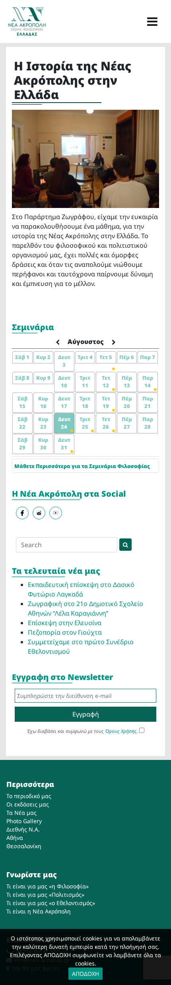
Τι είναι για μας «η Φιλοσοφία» (47, 886)
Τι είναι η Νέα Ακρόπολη (38, 911)
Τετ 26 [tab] (106, 423)
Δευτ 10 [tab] (64, 381)
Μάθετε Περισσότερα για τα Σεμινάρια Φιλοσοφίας (82, 466)
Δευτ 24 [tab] (64, 423)
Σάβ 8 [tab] (22, 377)
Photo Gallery (24, 821)
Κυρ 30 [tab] (43, 443)
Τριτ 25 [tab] (85, 423)
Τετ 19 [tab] (106, 402)
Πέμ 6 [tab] (126, 357)
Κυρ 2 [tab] (43, 357)
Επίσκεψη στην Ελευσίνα (64, 622)
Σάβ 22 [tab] (22, 423)
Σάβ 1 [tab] (22, 357)
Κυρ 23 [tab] (43, 423)
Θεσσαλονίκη (23, 846)
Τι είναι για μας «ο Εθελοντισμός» (50, 903)
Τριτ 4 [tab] (85, 357)
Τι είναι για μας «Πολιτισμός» (45, 894)
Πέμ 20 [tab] (127, 402)
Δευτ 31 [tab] (64, 443)
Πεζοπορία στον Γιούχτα (65, 632)
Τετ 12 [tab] (106, 381)
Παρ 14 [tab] (147, 381)
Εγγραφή (85, 714)
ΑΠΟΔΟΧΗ (85, 973)
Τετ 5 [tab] (105, 357)
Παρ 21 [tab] (147, 402)
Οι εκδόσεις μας (27, 804)
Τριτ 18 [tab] (85, 402)
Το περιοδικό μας (28, 796)
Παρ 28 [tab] (147, 423)
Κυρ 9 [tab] (43, 377)
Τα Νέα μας (21, 812)
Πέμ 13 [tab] (127, 381)
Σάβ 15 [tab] (22, 402)
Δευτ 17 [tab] (64, 402)
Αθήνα (14, 837)
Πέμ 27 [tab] (127, 423)
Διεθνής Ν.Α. (23, 829)
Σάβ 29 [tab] (22, 443)
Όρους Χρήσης (121, 731)
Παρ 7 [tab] (147, 357)
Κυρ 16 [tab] (43, 402)
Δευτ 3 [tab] (64, 361)
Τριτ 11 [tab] (85, 381)
